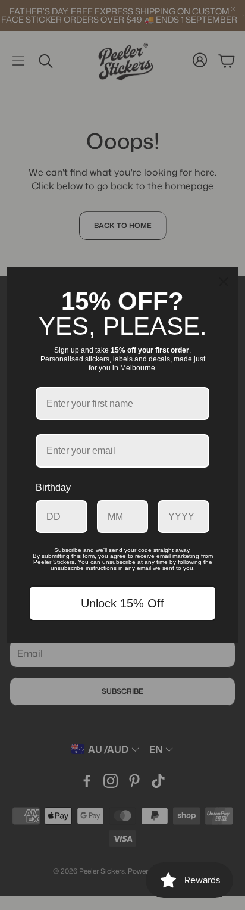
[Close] (223, 281)
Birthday (53, 487)
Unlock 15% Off (122, 603)
